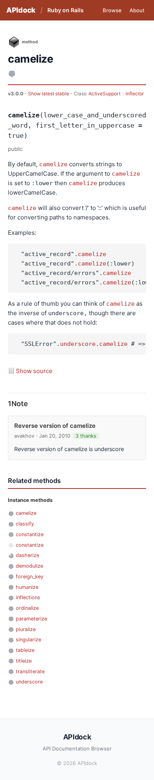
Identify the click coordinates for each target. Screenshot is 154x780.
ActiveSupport (104, 94)
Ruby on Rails (65, 10)
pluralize (26, 629)
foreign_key (29, 576)
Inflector (135, 94)
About (137, 10)
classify (25, 524)
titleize (24, 661)
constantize (29, 534)
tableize (25, 650)
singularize (28, 640)
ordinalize (27, 608)
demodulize (29, 566)
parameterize (31, 619)
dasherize (27, 555)
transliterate (30, 671)
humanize (27, 587)
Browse (112, 10)
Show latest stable (49, 94)
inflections (28, 597)
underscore (78, 343)
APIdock (21, 10)
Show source (34, 371)
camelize (53, 164)
